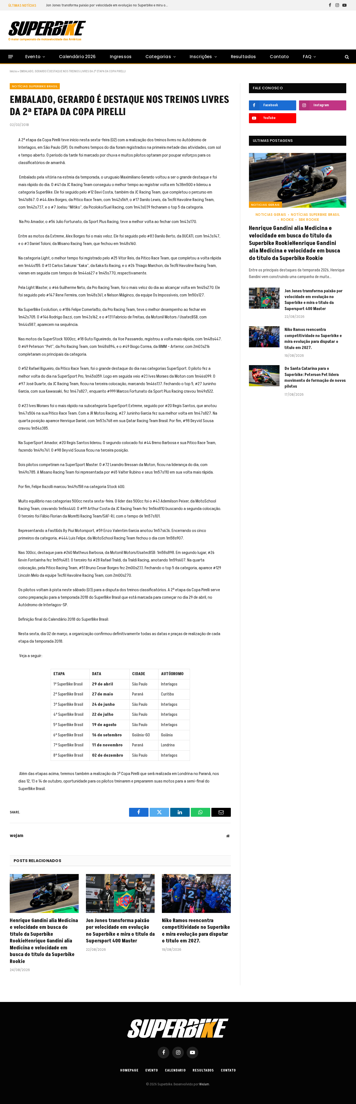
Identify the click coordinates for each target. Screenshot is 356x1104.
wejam (16, 835)
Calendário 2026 (77, 57)
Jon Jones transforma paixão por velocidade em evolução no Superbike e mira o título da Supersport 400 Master (108, 5)
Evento (32, 57)
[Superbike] (47, 31)
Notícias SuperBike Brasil (35, 86)
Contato (279, 57)
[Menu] (10, 57)
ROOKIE (287, 219)
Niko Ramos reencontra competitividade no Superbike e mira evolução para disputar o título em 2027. (196, 930)
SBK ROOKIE (309, 219)
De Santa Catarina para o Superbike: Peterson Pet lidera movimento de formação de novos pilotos (315, 377)
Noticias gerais (265, 204)
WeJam (204, 1084)
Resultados (243, 57)
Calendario (175, 1070)
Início (13, 71)
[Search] (346, 56)
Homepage (129, 1070)
